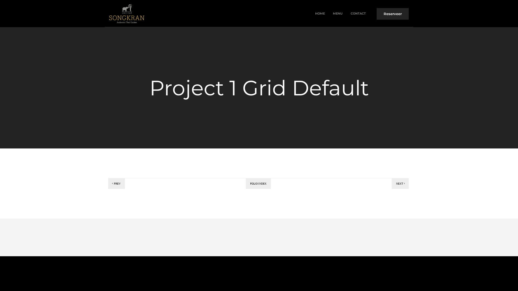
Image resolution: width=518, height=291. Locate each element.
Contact (358, 13)
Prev (117, 183)
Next (399, 183)
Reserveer (393, 14)
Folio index (258, 183)
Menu (338, 13)
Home (320, 13)
